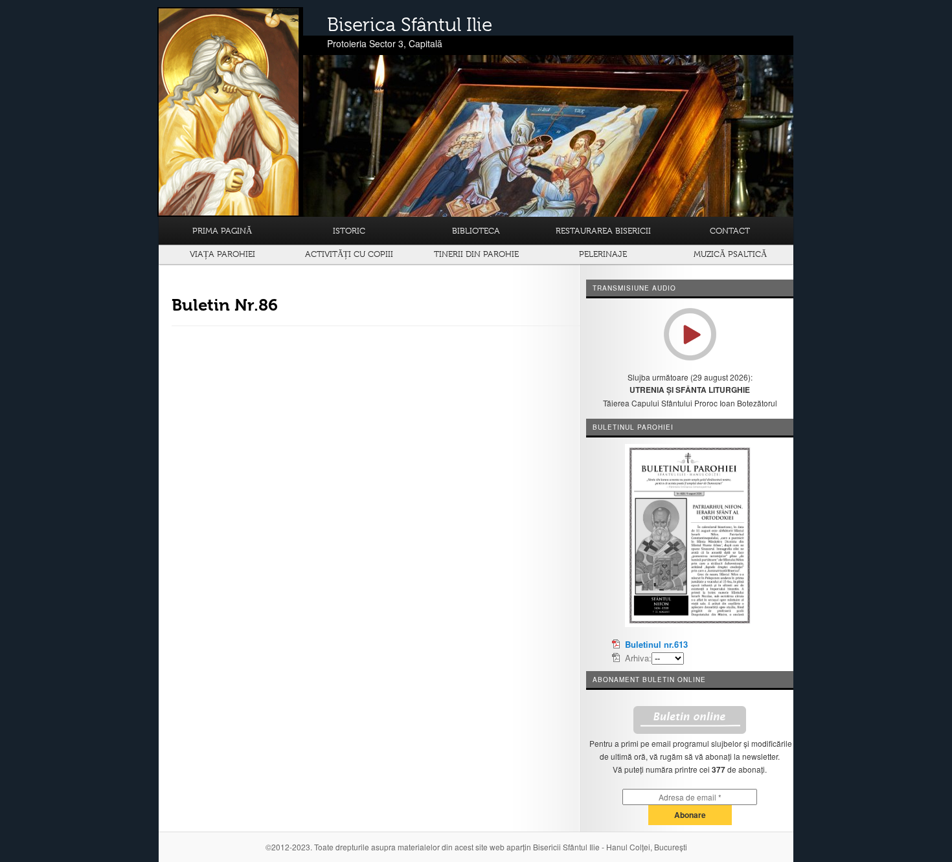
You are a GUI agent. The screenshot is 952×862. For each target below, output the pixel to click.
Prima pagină (222, 231)
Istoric (349, 231)
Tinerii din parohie (476, 254)
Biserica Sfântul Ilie (409, 25)
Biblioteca (476, 231)
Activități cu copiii (349, 254)
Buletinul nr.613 (656, 644)
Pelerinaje (603, 254)
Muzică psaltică (730, 254)
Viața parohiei (222, 254)
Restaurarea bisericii (603, 231)
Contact (730, 231)
